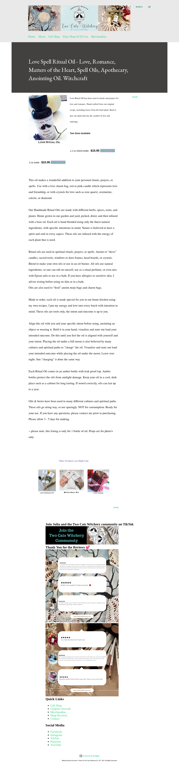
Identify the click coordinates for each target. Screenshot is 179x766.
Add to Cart (107, 150)
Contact (55, 718)
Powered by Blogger (91, 756)
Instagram (56, 735)
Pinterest (55, 741)
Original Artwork (60, 708)
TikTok (54, 738)
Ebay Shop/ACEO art (75, 36)
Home (31, 36)
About (41, 36)
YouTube (55, 744)
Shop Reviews (58, 715)
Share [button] (135, 97)
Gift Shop (54, 36)
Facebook (56, 731)
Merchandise (98, 36)
